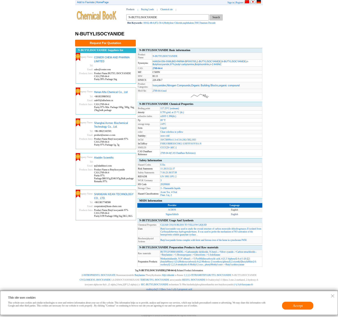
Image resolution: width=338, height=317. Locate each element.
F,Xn (162, 164)
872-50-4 (159, 23)
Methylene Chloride (173, 23)
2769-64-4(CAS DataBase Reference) (178, 153)
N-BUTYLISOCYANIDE (165, 56)
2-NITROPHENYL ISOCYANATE (99, 275)
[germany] (259, 2)
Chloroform (199, 254)
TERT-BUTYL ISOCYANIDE (154, 279)
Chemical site (166, 9)
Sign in (230, 2)
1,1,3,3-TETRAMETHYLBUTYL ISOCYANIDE (207, 275)
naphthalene (188, 23)
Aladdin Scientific (104, 157)
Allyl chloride (168, 275)
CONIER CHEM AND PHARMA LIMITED (111, 59)
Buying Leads (147, 9)
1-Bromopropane (183, 254)
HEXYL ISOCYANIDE (193, 279)
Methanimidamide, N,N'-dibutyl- (175, 258)
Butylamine (167, 254)
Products (130, 9)
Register (239, 2)
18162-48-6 (148, 23)
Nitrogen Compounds (179, 85)
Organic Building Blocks (204, 85)
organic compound (229, 85)
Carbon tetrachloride (245, 251)
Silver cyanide (226, 251)
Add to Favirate (85, 2)
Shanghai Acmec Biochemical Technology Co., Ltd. (111, 125)
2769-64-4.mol (159, 90)
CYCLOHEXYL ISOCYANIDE (95, 279)
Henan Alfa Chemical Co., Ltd (111, 92)
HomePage (102, 2)
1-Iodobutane (214, 254)
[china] (247, 2)
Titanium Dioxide (207, 23)
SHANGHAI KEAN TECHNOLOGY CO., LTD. (114, 196)
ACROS (172, 209)
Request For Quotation (105, 43)
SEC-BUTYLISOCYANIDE (154, 284)
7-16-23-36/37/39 (168, 172)
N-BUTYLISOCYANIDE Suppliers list (100, 50)
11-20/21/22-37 (167, 168)
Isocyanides (159, 85)
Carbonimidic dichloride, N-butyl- (201, 251)
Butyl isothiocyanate (235, 264)
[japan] (253, 2)
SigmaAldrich (172, 214)
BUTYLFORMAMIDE (171, 251)
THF (196, 23)
